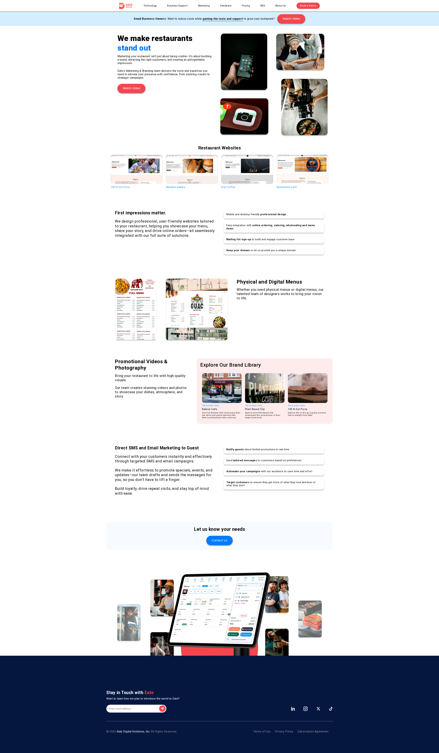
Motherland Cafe (287, 187)
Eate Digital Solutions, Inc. (133, 731)
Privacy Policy (284, 731)
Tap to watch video (210, 405)
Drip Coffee (228, 187)
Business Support (177, 5)
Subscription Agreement (313, 731)
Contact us (219, 540)
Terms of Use (262, 731)
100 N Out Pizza (120, 187)
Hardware (226, 5)
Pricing (246, 5)
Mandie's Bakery (175, 187)
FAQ (262, 5)
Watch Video (291, 18)
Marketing (204, 5)
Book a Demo (308, 5)
